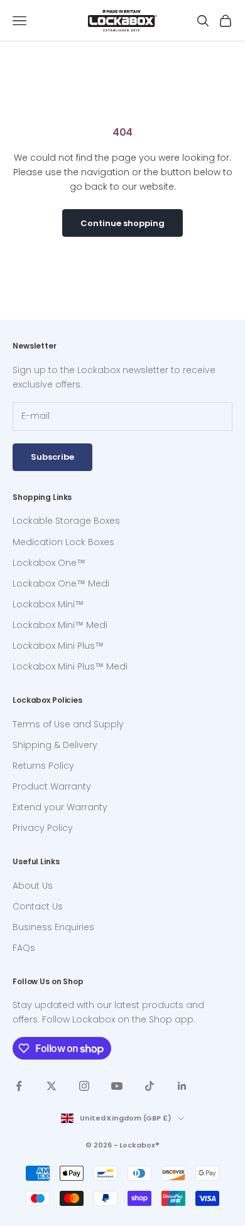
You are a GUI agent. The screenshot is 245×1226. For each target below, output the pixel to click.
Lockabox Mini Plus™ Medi (70, 666)
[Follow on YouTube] (117, 1086)
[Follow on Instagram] (84, 1086)
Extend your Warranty (60, 807)
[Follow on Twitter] (51, 1086)
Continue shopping (122, 223)
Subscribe (52, 457)
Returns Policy (43, 765)
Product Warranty (52, 786)
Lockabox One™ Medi (61, 583)
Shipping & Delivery (55, 745)
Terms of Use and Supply (68, 724)
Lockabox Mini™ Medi (60, 625)
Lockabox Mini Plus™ (58, 645)
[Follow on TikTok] (149, 1086)
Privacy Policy (43, 828)
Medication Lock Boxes (63, 542)
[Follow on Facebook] (19, 1086)
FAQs (24, 947)
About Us (33, 885)
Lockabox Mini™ (48, 604)
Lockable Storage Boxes (66, 520)
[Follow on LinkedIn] (182, 1086)
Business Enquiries (53, 927)
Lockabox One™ (49, 562)
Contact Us (38, 906)
